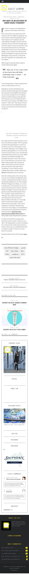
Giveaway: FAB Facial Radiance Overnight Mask (14, 304)
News (22, 251)
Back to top (14, 570)
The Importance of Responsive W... (11, 559)
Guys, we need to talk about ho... (11, 556)
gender (23, 248)
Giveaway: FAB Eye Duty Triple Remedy (14, 330)
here (25, 234)
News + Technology (18, 16)
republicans (15, 254)
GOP (7, 251)
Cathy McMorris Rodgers (11, 248)
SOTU (22, 254)
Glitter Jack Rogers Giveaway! (10, 550)
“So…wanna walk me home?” (9, 553)
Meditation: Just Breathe (14, 425)
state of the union (15, 257)
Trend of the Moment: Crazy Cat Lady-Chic (14, 279)
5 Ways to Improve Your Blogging (13, 479)
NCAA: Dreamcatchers (7, 547)
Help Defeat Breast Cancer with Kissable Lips (14, 286)
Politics (7, 254)
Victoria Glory (9, 491)
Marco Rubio (14, 251)
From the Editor (8, 16)
